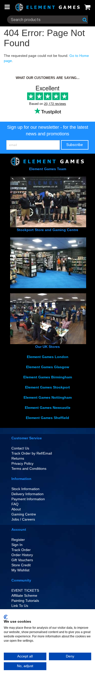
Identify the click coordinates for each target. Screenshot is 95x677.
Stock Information (25, 489)
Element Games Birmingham (47, 377)
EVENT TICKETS (25, 590)
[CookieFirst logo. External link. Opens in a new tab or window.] (6, 617)
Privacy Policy (22, 463)
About (16, 509)
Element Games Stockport (47, 387)
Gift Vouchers (22, 560)
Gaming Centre (23, 514)
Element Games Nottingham (48, 397)
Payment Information (28, 499)
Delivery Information (27, 494)
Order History (22, 555)
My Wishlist (20, 570)
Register (18, 540)
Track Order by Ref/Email (31, 453)
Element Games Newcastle (47, 408)
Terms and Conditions (28, 468)
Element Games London (47, 357)
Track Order (21, 550)
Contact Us (20, 448)
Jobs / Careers (23, 519)
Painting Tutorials (25, 601)
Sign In (17, 545)
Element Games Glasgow (47, 367)
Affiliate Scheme (24, 595)
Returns (17, 458)
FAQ (14, 504)
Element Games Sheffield (47, 418)
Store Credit (21, 565)
